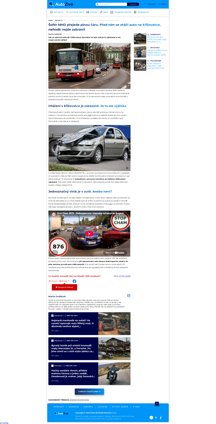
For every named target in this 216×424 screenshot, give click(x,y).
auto (110, 204)
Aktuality (58, 12)
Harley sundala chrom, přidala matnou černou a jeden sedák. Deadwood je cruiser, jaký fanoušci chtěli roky (157, 56)
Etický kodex (120, 407)
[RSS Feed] (155, 418)
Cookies (103, 407)
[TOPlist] (4, 423)
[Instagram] (151, 418)
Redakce (74, 407)
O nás (136, 407)
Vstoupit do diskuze (65, 287)
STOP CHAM (124, 276)
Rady (106, 12)
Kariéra (88, 407)
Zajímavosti (143, 12)
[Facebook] (160, 418)
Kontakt (59, 407)
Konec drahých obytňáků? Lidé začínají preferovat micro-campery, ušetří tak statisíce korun (157, 68)
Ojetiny (94, 12)
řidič (89, 115)
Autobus (73, 400)
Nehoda (80, 400)
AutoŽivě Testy (77, 12)
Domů (50, 20)
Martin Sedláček (55, 34)
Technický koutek (123, 12)
